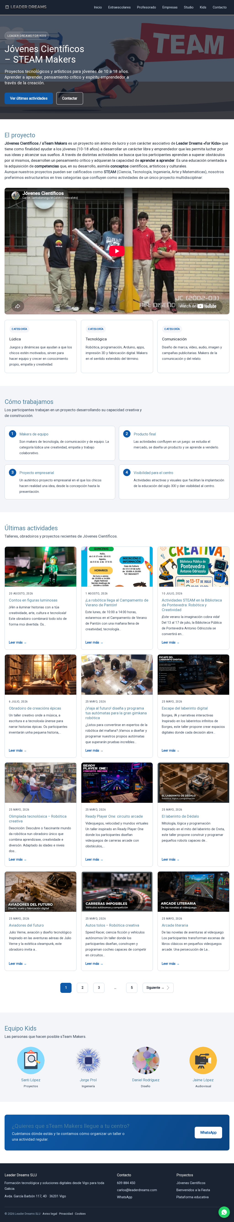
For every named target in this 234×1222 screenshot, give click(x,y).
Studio (189, 7)
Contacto (220, 7)
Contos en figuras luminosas (33, 600)
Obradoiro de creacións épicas (35, 708)
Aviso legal (50, 1213)
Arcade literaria (175, 925)
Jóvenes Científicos (190, 1183)
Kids (203, 7)
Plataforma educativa (192, 1197)
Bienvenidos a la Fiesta (193, 1190)
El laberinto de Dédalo (180, 816)
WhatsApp (208, 1132)
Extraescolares (119, 7)
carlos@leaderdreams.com (137, 1190)
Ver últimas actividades (29, 98)
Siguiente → (155, 988)
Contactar (69, 98)
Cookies (80, 1213)
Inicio (98, 7)
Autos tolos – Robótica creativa (112, 925)
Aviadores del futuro (26, 925)
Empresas (170, 7)
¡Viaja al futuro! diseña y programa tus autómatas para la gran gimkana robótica (116, 713)
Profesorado (146, 7)
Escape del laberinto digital (185, 708)
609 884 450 (126, 1183)
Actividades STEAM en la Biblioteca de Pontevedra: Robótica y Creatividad (192, 605)
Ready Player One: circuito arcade (114, 816)
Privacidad (66, 1213)
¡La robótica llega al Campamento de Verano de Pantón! (116, 602)
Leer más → (18, 642)
